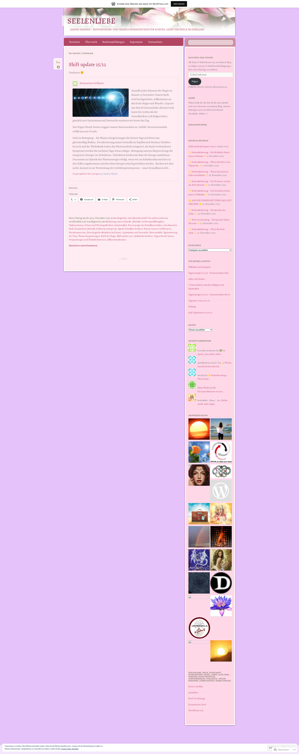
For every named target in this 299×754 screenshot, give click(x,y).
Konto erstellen (195, 686)
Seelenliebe (91, 21)
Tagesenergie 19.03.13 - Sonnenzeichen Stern (209, 294)
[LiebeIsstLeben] (221, 471)
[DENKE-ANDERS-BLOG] (221, 583)
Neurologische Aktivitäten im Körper (104, 232)
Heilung (192, 306)
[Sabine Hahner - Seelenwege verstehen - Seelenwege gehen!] (221, 429)
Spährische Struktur (143, 236)
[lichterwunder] (199, 537)
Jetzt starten (179, 4)
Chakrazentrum (76, 225)
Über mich (91, 42)
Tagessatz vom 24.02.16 (199, 300)
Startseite (74, 42)
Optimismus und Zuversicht (135, 232)
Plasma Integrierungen (89, 236)
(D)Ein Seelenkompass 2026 (201, 146)
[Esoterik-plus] (199, 452)
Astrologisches (120, 218)
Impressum (136, 42)
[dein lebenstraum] (199, 514)
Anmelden (193, 692)
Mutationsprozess (77, 232)
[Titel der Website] (221, 514)
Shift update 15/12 (87, 64)
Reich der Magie (108, 236)
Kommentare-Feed (197, 704)
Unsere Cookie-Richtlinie (69, 749)
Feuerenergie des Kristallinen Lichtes (145, 225)
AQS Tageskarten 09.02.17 (200, 312)
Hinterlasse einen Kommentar (83, 245)
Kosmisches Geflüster (92, 83)
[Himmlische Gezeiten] (199, 583)
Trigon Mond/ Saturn (164, 236)
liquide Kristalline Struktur (130, 228)
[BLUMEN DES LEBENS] (221, 651)
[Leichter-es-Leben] (221, 452)
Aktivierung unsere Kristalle (118, 221)
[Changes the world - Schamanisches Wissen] (221, 537)
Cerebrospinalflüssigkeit (152, 221)
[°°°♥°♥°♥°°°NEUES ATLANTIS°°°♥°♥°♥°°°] (221, 606)
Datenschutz (155, 42)
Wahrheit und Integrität (199, 267)
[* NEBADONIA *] (199, 606)
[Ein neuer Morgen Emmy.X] (199, 429)
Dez (58, 64)
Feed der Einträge (196, 698)
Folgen (195, 81)
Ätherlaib (136, 221)
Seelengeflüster (197, 124)
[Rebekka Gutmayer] (220, 491)
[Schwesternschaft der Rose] (221, 560)
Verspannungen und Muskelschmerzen (87, 239)
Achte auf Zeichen (196, 279)
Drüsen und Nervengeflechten (99, 225)
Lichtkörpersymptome (106, 228)
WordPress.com (195, 710)
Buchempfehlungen (113, 42)
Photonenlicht (155, 232)
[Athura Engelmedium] (199, 475)
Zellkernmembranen (116, 239)
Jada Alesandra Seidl (137, 218)
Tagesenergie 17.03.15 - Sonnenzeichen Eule (208, 272)
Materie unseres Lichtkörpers (157, 228)
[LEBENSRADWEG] (199, 628)
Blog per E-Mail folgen (200, 57)
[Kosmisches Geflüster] (199, 651)
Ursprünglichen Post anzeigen (86, 173)
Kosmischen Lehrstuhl (84, 228)
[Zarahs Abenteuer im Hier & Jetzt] (199, 560)
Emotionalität (120, 225)
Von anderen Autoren (158, 218)
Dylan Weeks (203, 387)
